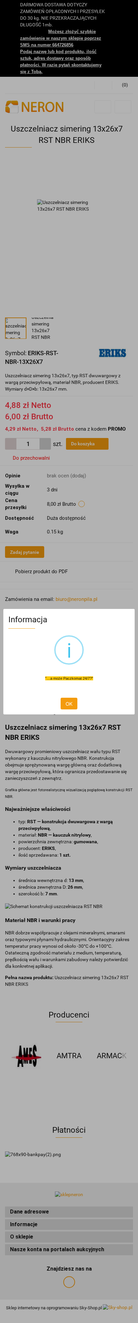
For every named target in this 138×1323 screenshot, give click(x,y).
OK (69, 703)
